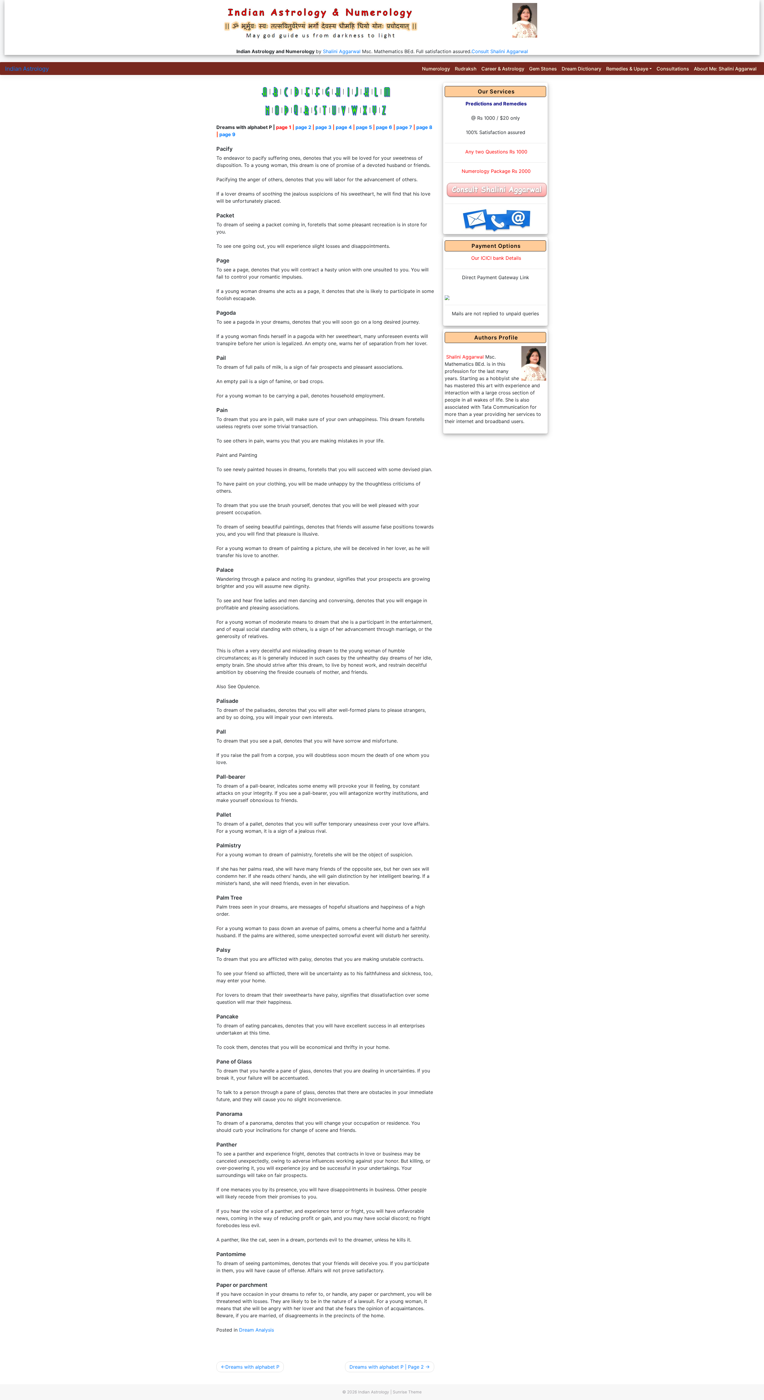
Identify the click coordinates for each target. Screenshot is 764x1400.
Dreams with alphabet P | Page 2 (386, 1367)
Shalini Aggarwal (342, 51)
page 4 (344, 127)
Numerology (436, 69)
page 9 (227, 134)
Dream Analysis (256, 1330)
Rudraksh (466, 69)
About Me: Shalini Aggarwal (725, 69)
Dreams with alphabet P (252, 1367)
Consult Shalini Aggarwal (500, 51)
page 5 (364, 127)
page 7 (404, 127)
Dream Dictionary (581, 69)
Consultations (673, 69)
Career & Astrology (502, 69)
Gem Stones (543, 69)
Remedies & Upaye (627, 69)
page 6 (384, 127)
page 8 (424, 127)
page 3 (323, 127)
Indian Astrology (27, 68)
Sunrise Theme (407, 1392)
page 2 (303, 127)
